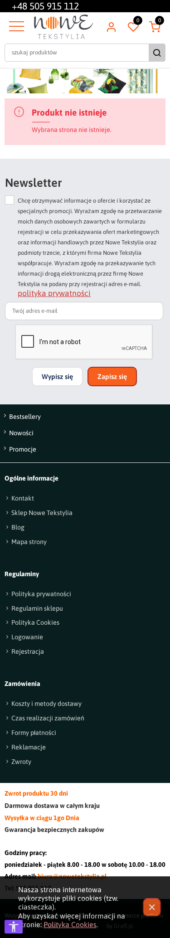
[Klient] (111, 27)
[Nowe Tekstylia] (63, 27)
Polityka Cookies (70, 924)
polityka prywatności (54, 293)
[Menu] (15, 27)
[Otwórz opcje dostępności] (14, 926)
